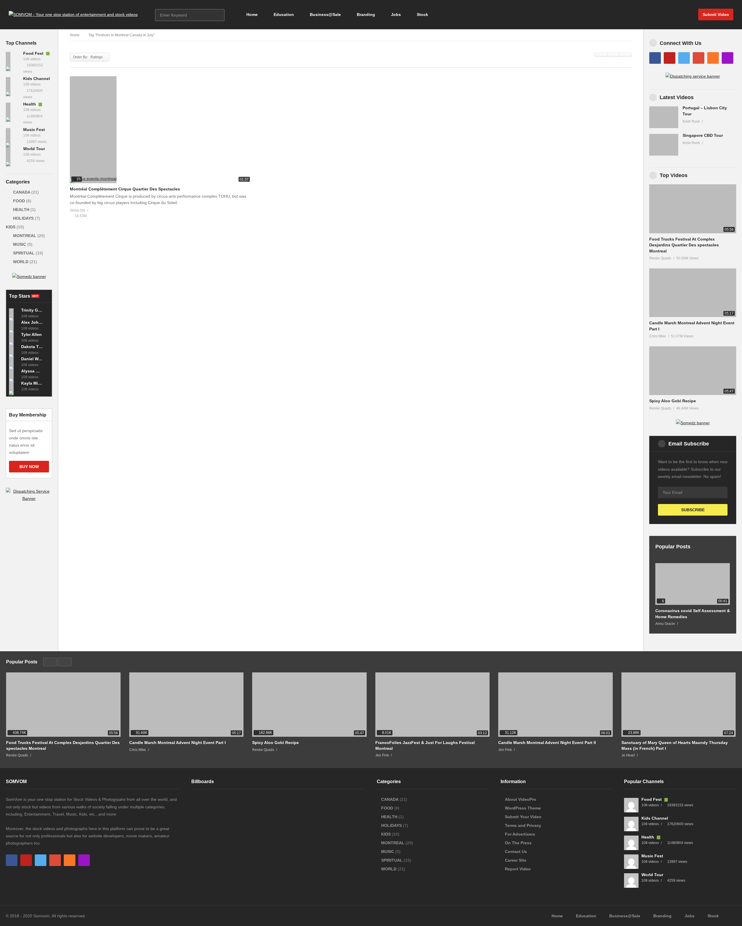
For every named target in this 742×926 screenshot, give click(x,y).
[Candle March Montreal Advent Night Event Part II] (555, 704)
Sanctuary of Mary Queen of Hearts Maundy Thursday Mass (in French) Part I (674, 745)
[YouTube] (669, 58)
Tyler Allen (31, 334)
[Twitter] (684, 58)
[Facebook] (655, 58)
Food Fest (34, 53)
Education (283, 14)
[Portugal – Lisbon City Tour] (663, 117)
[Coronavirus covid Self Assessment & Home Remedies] (692, 584)
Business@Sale (325, 14)
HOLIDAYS (23, 218)
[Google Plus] (698, 58)
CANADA (21, 192)
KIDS (11, 227)
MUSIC (19, 244)
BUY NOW (29, 466)
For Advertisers (520, 834)
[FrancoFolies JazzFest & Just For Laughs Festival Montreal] (432, 704)
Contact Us (516, 851)
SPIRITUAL (24, 253)
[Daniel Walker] (13, 361)
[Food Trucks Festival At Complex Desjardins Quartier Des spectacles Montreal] (692, 208)
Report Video (518, 869)
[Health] (13, 110)
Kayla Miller (32, 383)
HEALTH (21, 209)
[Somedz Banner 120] (29, 276)
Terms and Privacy (523, 825)
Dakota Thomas (32, 346)
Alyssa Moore (32, 371)
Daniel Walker (32, 358)
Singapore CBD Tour (703, 135)
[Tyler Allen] (13, 337)
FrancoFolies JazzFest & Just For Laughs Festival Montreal (425, 745)
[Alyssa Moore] (13, 374)
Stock (422, 14)
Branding (365, 14)
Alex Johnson (32, 322)
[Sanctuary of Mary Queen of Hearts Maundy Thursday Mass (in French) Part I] (678, 704)
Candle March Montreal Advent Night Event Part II (547, 742)
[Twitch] (727, 58)
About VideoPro (520, 799)
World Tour (34, 148)
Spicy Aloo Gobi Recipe (672, 401)
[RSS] (713, 58)
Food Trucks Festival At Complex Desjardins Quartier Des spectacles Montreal (684, 245)
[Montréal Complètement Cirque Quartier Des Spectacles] (160, 129)
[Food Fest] (13, 59)
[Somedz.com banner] (693, 423)
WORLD (21, 261)
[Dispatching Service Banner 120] (29, 498)
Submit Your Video (523, 816)
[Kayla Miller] (13, 386)
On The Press (518, 843)
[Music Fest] (13, 135)
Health (30, 104)
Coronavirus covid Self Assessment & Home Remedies (692, 613)
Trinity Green (32, 310)
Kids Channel (36, 78)
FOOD (19, 201)
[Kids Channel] (13, 84)
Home (251, 14)
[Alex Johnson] (13, 325)
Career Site (515, 860)
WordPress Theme (523, 808)
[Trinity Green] (13, 313)
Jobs (395, 14)
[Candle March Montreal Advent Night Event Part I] (692, 292)
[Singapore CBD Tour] (663, 145)
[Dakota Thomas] (13, 349)
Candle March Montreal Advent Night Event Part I (177, 742)
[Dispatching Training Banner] (692, 76)
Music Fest (34, 129)
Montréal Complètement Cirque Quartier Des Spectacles (125, 189)
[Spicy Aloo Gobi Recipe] (692, 370)
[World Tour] (13, 154)
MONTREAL (24, 235)
